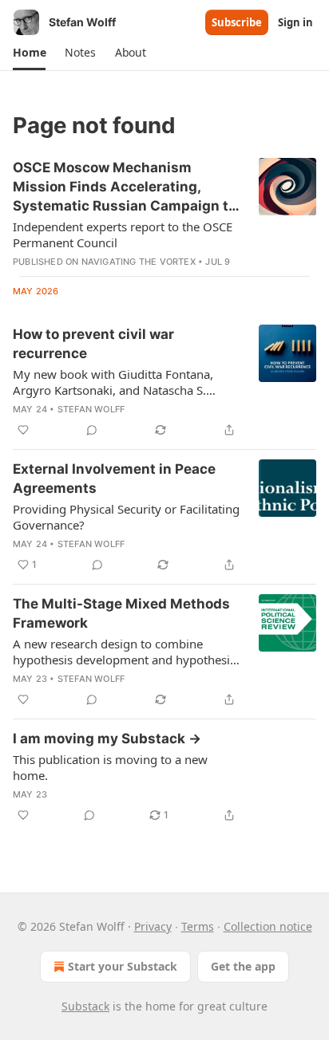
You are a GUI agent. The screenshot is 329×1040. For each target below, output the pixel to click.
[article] (164, 214)
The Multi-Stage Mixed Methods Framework (121, 613)
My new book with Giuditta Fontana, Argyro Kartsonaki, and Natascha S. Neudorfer (113, 382)
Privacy (153, 926)
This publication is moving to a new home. (110, 767)
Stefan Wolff (91, 409)
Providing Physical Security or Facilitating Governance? (126, 517)
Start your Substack (122, 966)
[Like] (23, 429)
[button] (29, 52)
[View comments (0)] (91, 429)
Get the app (243, 966)
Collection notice (268, 926)
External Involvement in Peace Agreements (114, 478)
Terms (197, 926)
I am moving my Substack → (107, 739)
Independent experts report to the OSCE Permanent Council (122, 234)
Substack (85, 1006)
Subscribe (237, 22)
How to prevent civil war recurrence (93, 343)
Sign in (295, 22)
